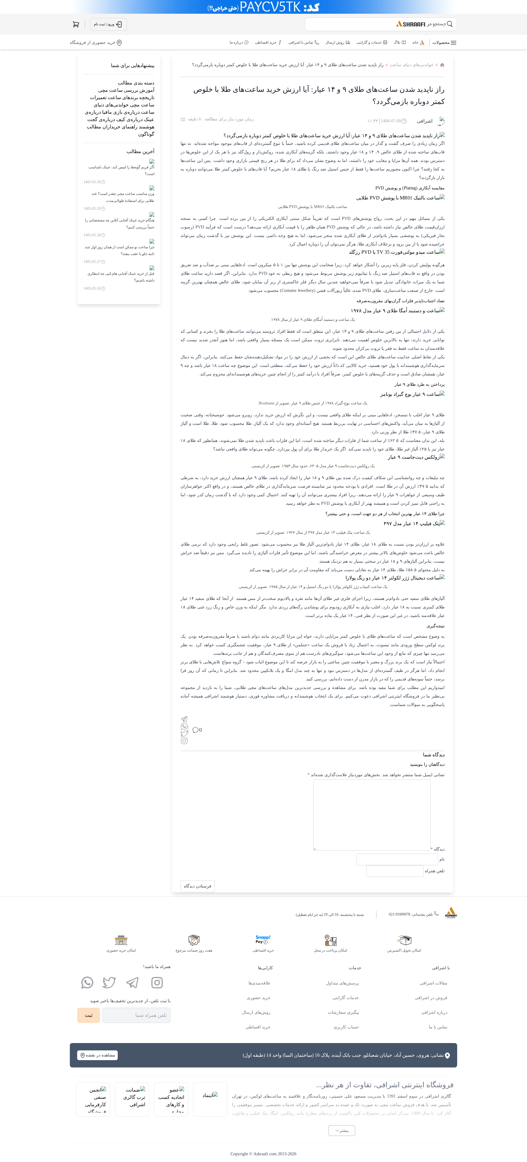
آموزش (146, 90)
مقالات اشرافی (433, 983)
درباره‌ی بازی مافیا (121, 112)
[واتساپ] (87, 983)
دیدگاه (438, 849)
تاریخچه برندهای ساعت (131, 97)
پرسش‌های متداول (342, 983)
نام (442, 859)
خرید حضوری (259, 997)
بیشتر (344, 1130)
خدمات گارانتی (345, 997)
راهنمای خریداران (120, 126)
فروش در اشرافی (431, 997)
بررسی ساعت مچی (118, 90)
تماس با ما (438, 1027)
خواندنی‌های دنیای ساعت (412, 65)
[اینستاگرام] (157, 983)
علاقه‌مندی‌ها (260, 983)
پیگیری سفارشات (343, 1012)
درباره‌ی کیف (129, 119)
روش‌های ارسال (256, 1012)
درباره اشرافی (434, 1012)
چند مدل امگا (298, 670)
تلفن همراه (435, 871)
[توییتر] (109, 982)
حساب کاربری (346, 1027)
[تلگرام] (132, 982)
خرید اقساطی (258, 1027)
